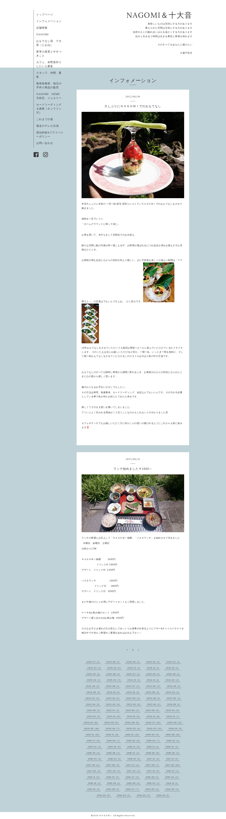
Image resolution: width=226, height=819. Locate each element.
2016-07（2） (133, 777)
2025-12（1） (134, 668)
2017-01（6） (154, 771)
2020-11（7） (173, 716)
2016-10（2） (113, 777)
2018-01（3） (134, 759)
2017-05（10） (173, 765)
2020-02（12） (155, 728)
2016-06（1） (153, 777)
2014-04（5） (104, 795)
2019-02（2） (95, 746)
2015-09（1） (114, 783)
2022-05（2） (174, 698)
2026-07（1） (93, 662)
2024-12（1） (134, 680)
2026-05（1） (133, 662)
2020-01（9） (175, 728)
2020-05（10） (92, 728)
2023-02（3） (93, 698)
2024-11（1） (153, 680)
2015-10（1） (95, 783)
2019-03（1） (173, 740)
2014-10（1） (94, 789)
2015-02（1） (154, 783)
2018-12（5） (134, 746)
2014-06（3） (152, 789)
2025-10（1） (173, 668)
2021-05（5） (153, 710)
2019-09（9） (153, 734)
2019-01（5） (115, 746)
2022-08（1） (154, 698)
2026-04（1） (153, 662)
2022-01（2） (154, 704)
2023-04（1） (173, 692)
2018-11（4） (153, 746)
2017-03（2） (114, 771)
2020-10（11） (91, 722)
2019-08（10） (173, 734)
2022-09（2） (133, 698)
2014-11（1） (172, 783)
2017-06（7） (153, 765)
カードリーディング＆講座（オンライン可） (49, 108)
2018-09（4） (94, 753)
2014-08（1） (113, 789)
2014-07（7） (133, 789)
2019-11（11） (113, 734)
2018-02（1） (115, 759)
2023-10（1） (133, 692)
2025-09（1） (93, 674)
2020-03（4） (133, 728)
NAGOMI (43, 34)
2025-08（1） (113, 674)
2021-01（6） (134, 716)
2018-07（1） (133, 753)
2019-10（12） (132, 734)
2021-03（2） (94, 716)
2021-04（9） (173, 710)
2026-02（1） (94, 668)
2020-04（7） (113, 728)
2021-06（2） (133, 710)
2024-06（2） (153, 686)
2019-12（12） (93, 734)
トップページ (44, 14)
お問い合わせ (44, 143)
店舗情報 (41, 27)
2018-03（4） (95, 759)
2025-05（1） (173, 674)
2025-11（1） (153, 668)
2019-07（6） (94, 740)
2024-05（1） (174, 686)
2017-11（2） (172, 759)
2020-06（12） (175, 722)
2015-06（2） (134, 783)
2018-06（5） (153, 753)
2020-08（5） (132, 722)
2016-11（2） (94, 777)
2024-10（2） (173, 680)
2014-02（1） (144, 795)
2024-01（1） (114, 692)
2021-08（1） (94, 710)
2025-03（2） (114, 680)
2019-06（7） (114, 740)
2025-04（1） (94, 680)
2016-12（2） (173, 771)
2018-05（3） (173, 753)
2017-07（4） (133, 765)
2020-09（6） (112, 722)
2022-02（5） (134, 704)
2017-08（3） (113, 765)
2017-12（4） (154, 759)
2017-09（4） (93, 765)
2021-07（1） (113, 710)
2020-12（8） (153, 716)
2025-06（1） (153, 674)
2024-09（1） (93, 686)
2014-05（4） (172, 789)
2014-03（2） (124, 795)
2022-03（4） (113, 704)
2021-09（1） (174, 704)
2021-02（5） (114, 716)
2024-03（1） (94, 692)
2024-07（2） (133, 686)
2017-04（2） (94, 771)
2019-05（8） (133, 740)
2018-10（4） (172, 746)
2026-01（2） (114, 668)
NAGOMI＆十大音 (159, 15)
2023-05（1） (153, 692)
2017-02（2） (134, 771)
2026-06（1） (113, 662)
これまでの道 (44, 119)
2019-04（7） (153, 740)
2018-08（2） (114, 753)
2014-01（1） (163, 795)
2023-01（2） (113, 698)
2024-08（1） (113, 686)
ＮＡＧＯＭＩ (105, 815)
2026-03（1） (173, 662)
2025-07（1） (133, 674)
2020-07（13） (154, 722)
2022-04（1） (93, 704)
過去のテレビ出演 (47, 125)
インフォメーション (49, 21)
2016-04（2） (172, 777)
